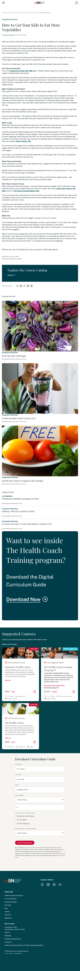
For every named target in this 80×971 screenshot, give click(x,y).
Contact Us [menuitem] (8, 942)
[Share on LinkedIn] (28, 286)
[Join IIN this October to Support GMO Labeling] (40, 451)
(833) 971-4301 (12, 927)
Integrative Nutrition (32, 12)
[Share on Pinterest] (31, 286)
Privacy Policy (18, 953)
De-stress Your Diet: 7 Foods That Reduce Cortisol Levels (27, 524)
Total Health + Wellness (19, 12)
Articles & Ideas (6, 12)
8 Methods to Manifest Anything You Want (20, 498)
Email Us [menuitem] (7, 932)
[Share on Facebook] (21, 286)
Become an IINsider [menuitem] (11, 902)
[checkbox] (40, 820)
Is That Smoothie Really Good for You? (19, 418)
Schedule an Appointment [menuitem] (13, 939)
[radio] (40, 816)
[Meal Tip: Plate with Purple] (40, 326)
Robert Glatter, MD (23, 141)
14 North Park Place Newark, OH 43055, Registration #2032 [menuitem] (24, 945)
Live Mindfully (7, 496)
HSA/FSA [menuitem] (8, 915)
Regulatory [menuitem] (8, 918)
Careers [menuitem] (7, 911)
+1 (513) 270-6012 (19, 929)
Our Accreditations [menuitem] (10, 898)
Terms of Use (9, 953)
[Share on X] (24, 286)
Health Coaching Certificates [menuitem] (14, 895)
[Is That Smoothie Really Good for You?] (40, 388)
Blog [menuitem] (6, 908)
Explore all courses (9, 644)
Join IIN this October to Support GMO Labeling (22, 480)
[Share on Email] (17, 286)
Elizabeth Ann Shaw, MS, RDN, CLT (23, 71)
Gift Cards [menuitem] (8, 905)
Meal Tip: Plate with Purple (14, 356)
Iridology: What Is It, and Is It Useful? (18, 511)
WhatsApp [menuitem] (8, 935)
